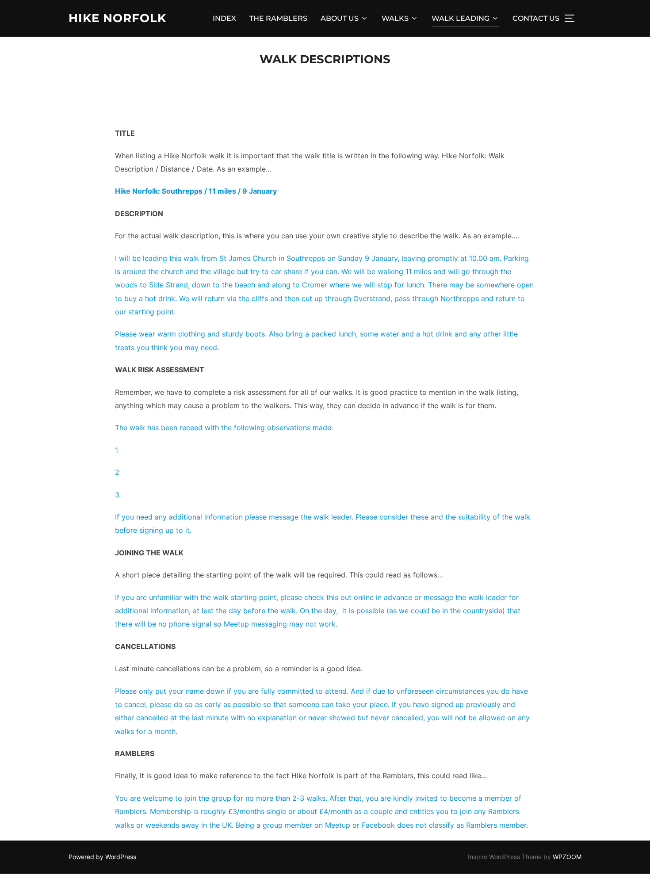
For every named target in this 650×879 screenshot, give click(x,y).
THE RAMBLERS (278, 18)
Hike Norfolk (117, 18)
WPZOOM (567, 856)
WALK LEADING (460, 18)
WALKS (395, 18)
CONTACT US (535, 18)
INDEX (224, 18)
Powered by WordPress (102, 856)
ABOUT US (340, 18)
